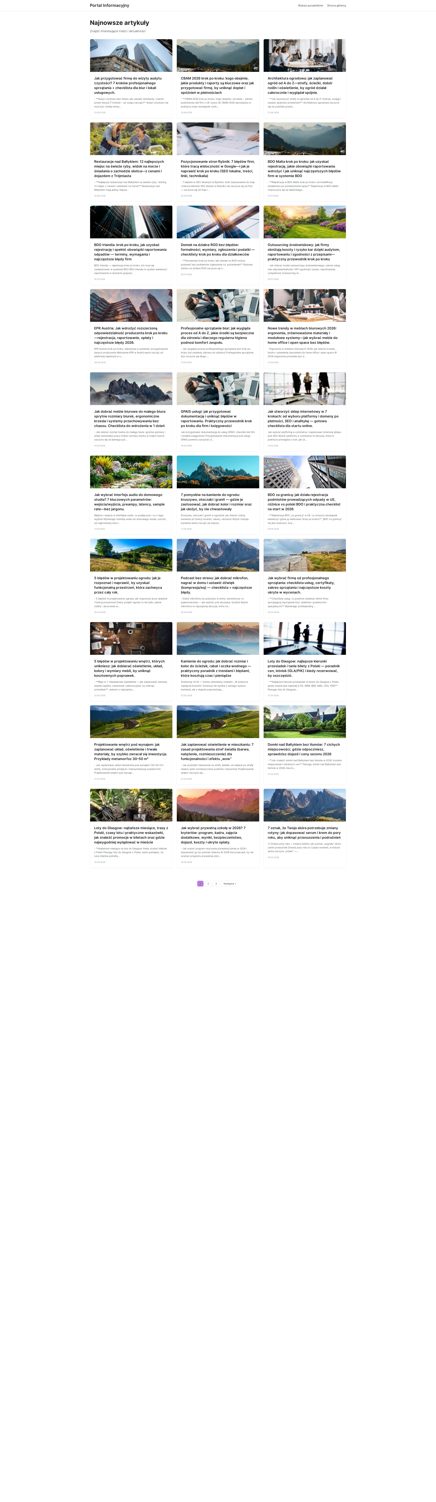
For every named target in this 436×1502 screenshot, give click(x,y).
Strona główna (336, 5)
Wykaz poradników (310, 5)
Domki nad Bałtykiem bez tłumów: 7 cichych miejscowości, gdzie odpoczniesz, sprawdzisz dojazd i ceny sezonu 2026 (304, 749)
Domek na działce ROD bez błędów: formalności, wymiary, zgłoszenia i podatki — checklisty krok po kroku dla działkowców (218, 249)
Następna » (230, 883)
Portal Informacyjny (109, 5)
